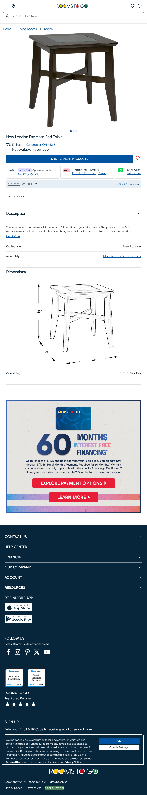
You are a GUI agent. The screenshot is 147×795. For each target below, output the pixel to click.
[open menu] (7, 6)
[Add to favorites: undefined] (137, 158)
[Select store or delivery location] (13, 6)
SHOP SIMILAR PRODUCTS (69, 158)
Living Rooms (27, 28)
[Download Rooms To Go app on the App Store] (18, 607)
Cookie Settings (54, 788)
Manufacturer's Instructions (122, 256)
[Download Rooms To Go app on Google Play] (18, 619)
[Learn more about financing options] (73, 502)
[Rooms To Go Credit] (73, 445)
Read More (13, 236)
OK (119, 741)
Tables (48, 28)
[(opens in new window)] (8, 652)
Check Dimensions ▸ (128, 184)
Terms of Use (33, 788)
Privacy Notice (13, 788)
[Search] (6, 16)
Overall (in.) (13, 373)
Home (7, 28)
